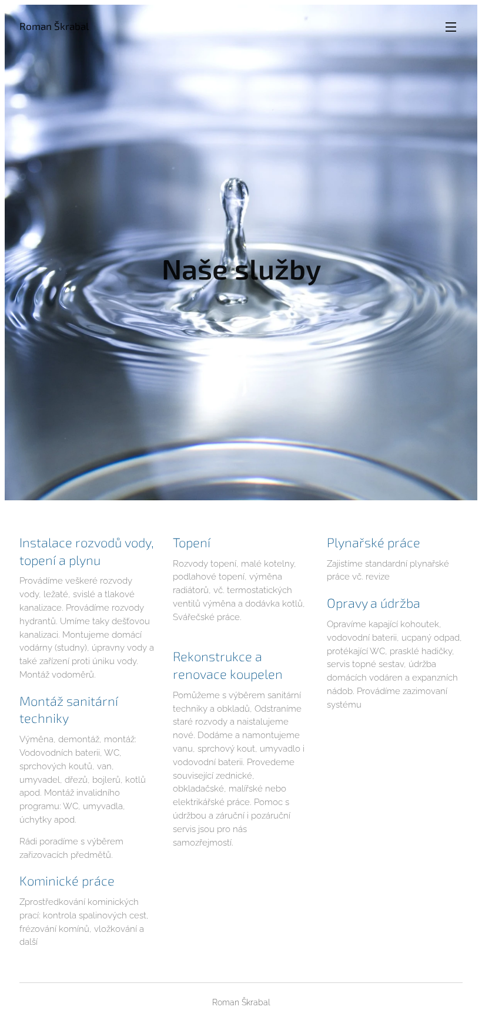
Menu (451, 26)
